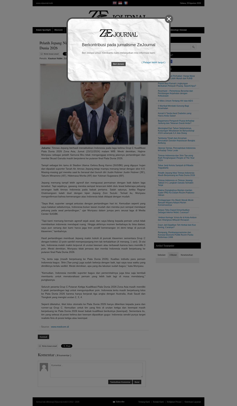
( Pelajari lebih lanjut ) (153, 62)
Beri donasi (118, 64)
